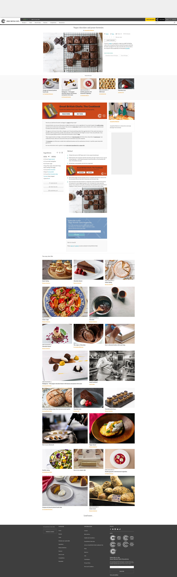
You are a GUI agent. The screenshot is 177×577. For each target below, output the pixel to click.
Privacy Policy (87, 563)
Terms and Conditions (89, 566)
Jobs (85, 555)
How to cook (61, 554)
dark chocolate (76, 137)
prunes (45, 176)
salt (49, 178)
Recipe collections (62, 547)
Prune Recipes (124, 55)
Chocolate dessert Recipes (111, 55)
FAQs (85, 548)
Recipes (60, 534)
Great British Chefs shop (89, 541)
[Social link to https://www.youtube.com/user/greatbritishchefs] (117, 529)
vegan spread (52, 159)
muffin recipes (100, 125)
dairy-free (75, 126)
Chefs (60, 537)
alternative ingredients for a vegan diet (75, 145)
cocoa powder (51, 171)
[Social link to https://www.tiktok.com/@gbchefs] (120, 529)
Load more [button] (88, 516)
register (77, 245)
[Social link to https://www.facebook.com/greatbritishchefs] (110, 529)
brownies (127, 48)
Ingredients (61, 544)
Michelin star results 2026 (64, 540)
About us (86, 552)
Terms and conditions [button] (71, 237)
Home (60, 530)
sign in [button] (72, 245)
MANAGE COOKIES (50, 531)
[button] (24, 22)
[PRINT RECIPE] (60, 152)
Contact (86, 530)
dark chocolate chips (53, 174)
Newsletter (61, 561)
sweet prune (97, 137)
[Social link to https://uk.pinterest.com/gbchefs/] (112, 529)
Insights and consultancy (89, 537)
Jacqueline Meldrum (89, 30)
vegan (110, 43)
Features (60, 551)
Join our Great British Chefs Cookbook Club (93, 545)
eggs (79, 134)
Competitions (61, 557)
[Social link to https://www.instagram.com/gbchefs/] (115, 529)
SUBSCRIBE (76, 234)
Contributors (87, 559)
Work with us (87, 534)
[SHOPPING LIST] (62, 152)
